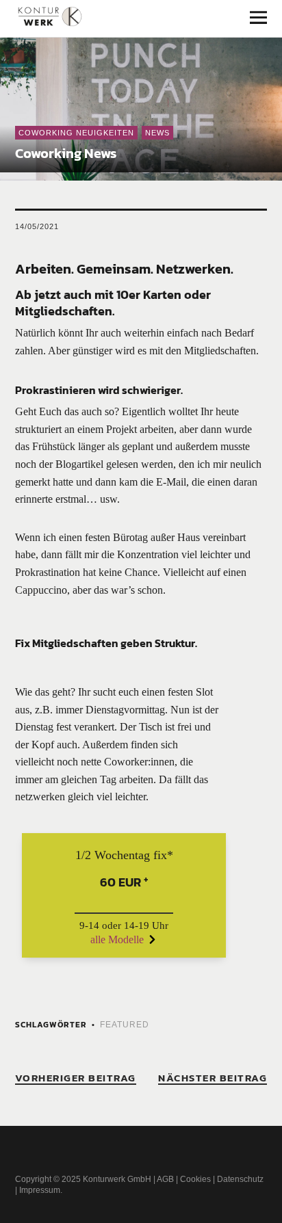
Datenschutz (240, 1179)
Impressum (39, 1190)
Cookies (195, 1179)
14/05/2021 (37, 226)
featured (124, 1024)
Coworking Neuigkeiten (76, 133)
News (157, 133)
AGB (165, 1179)
